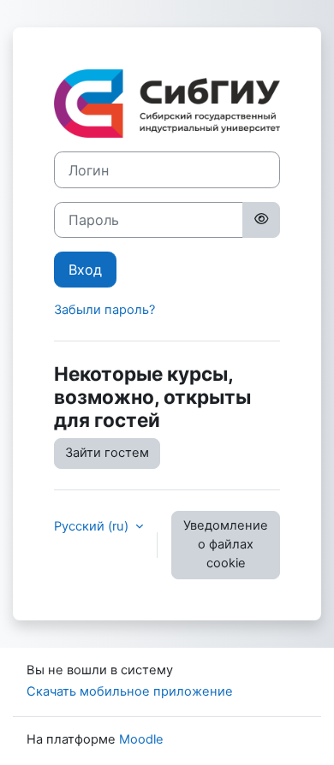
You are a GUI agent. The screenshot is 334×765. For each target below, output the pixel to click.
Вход (85, 269)
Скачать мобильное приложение (130, 691)
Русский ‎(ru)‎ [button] (93, 526)
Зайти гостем (107, 452)
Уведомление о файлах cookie (225, 544)
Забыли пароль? (104, 309)
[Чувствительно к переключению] (261, 220)
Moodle (141, 739)
